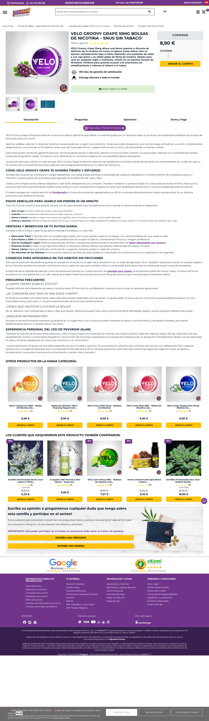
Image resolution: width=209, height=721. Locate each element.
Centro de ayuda (115, 591)
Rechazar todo (154, 712)
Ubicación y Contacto (36, 589)
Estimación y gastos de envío (121, 587)
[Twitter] (30, 622)
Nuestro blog (72, 587)
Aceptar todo (122, 712)
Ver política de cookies (60, 718)
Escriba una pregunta (70, 537)
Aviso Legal (153, 584)
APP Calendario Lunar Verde (80, 604)
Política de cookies (156, 591)
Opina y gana (79, 43)
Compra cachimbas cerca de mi (41, 606)
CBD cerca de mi (34, 599)
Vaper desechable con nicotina (147, 242)
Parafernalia (59, 192)
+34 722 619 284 (37, 3)
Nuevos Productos (75, 584)
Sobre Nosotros (33, 586)
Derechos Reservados (158, 601)
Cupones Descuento (76, 591)
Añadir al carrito (180, 63)
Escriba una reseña (70, 546)
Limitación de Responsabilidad (162, 594)
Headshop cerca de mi (37, 596)
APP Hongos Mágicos (77, 608)
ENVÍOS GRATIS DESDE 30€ (79, 2)
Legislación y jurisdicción (159, 597)
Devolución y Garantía (118, 584)
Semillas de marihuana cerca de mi (43, 603)
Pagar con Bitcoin (116, 597)
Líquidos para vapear (119, 271)
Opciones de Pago (116, 594)
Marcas (69, 601)
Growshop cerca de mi (37, 593)
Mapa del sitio (113, 601)
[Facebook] (25, 622)
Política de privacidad (158, 587)
